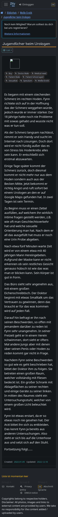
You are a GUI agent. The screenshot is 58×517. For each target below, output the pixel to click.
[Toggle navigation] (6, 4)
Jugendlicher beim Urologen (16, 17)
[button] (15, 63)
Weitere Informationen (17, 33)
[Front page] (2, 12)
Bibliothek (12, 12)
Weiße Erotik (26, 12)
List (8, 50)
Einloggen (28, 4)
